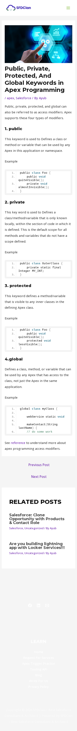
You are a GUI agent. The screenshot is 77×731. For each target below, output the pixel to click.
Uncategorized (34, 528)
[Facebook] (30, 605)
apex (10, 98)
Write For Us (38, 681)
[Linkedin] (38, 605)
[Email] (47, 605)
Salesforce (23, 98)
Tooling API (38, 669)
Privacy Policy (38, 686)
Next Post (39, 476)
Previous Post (39, 464)
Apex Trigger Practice (38, 663)
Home (38, 652)
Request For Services (38, 657)
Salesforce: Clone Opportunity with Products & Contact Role (36, 518)
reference (18, 443)
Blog (38, 675)
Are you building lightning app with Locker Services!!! (37, 545)
